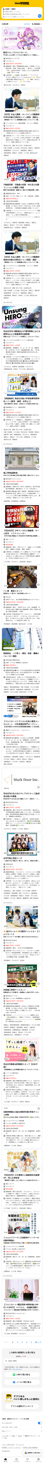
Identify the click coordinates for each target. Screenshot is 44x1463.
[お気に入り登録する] (38, 46)
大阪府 (13, 1436)
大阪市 (20, 1436)
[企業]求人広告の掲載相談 (30, 1447)
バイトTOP (5, 1436)
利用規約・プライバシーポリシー (11, 1447)
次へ (37, 1342)
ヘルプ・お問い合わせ (8, 1444)
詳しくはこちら (17, 1369)
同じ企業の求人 (7, 302)
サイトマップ (20, 1444)
